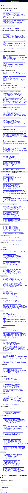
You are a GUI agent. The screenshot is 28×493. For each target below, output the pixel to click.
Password (2, 484)
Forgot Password (3, 492)
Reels (2, 5)
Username (2, 482)
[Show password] (12, 486)
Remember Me (5, 487)
